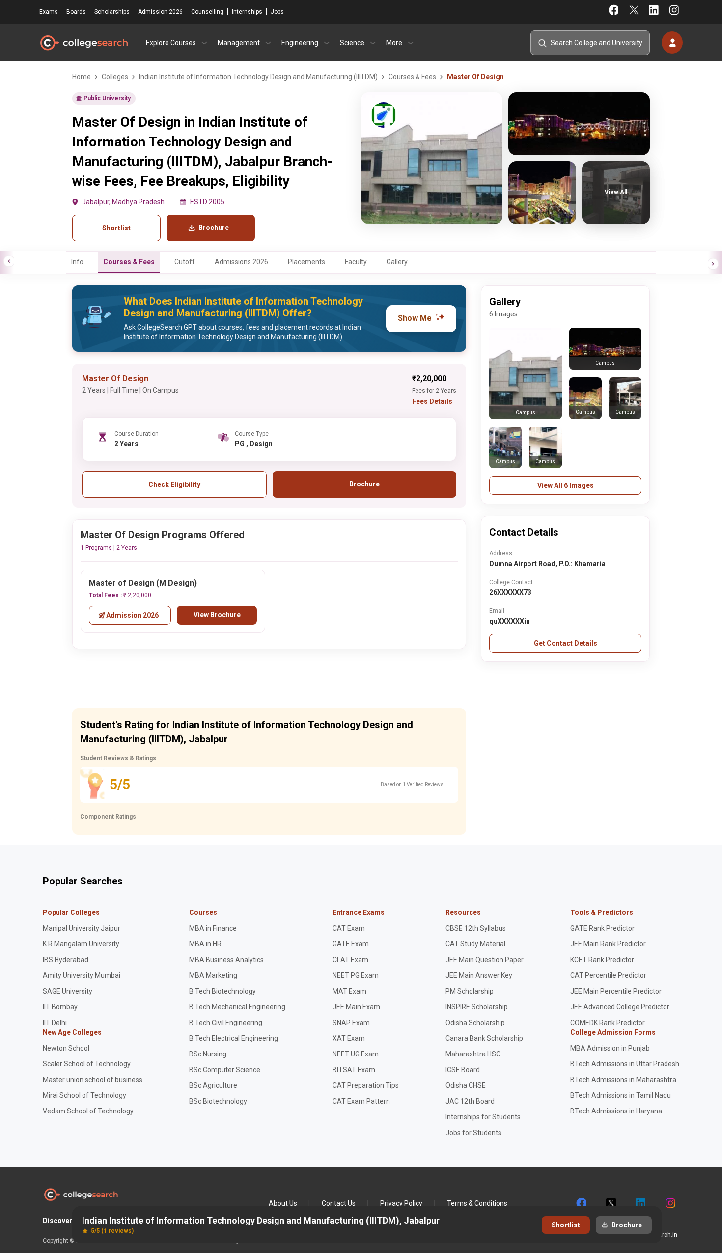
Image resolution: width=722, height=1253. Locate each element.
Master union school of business (92, 1079)
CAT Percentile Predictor (608, 975)
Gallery (397, 262)
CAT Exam (349, 928)
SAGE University (67, 991)
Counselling (207, 11)
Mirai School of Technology (84, 1095)
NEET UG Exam (356, 1054)
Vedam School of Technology (88, 1111)
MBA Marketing (213, 975)
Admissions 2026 (241, 262)
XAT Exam (349, 1038)
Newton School (66, 1048)
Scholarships (112, 11)
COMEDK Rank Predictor (607, 1022)
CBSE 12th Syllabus (475, 928)
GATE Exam (351, 944)
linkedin (640, 1203)
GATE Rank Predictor (602, 928)
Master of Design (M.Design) (143, 583)
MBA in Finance (213, 928)
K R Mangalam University (81, 944)
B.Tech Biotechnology (222, 991)
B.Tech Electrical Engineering (233, 1038)
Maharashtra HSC (472, 1054)
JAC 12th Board (470, 1101)
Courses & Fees (129, 262)
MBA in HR (205, 944)
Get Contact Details (565, 643)
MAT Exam (349, 991)
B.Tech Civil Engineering (225, 1022)
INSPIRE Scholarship (476, 1007)
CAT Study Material (475, 944)
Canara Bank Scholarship (484, 1038)
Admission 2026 (160, 11)
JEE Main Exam (356, 1007)
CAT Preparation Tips (366, 1085)
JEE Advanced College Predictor (619, 1007)
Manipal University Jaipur (81, 928)
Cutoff (184, 262)
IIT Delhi (55, 1022)
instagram (669, 1203)
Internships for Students (483, 1117)
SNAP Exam (351, 1022)
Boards (76, 11)
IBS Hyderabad (65, 960)
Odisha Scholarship (475, 1022)
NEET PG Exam (356, 975)
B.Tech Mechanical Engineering (237, 1007)
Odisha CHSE (465, 1085)
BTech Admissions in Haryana (616, 1111)
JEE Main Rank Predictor (608, 944)
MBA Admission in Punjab (610, 1048)
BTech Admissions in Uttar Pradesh (624, 1064)
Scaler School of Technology (87, 1064)
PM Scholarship (469, 991)
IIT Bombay (60, 1007)
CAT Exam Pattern (361, 1101)
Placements (306, 262)
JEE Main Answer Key (478, 975)
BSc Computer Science (224, 1070)
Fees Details (432, 401)
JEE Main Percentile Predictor (616, 991)
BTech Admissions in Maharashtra (623, 1079)
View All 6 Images (565, 485)
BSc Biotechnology (218, 1101)
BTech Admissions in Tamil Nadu (620, 1095)
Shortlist (116, 228)
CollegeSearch (83, 43)
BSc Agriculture (213, 1085)
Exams (48, 11)
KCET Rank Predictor (602, 960)
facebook (581, 1203)
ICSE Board (462, 1070)
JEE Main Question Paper (484, 960)
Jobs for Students (473, 1133)
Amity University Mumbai (81, 975)
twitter (610, 1203)
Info (77, 262)
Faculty (356, 262)
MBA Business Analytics (226, 960)
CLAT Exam (350, 960)
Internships (247, 11)
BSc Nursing (207, 1054)
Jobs (277, 11)
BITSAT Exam (354, 1070)
